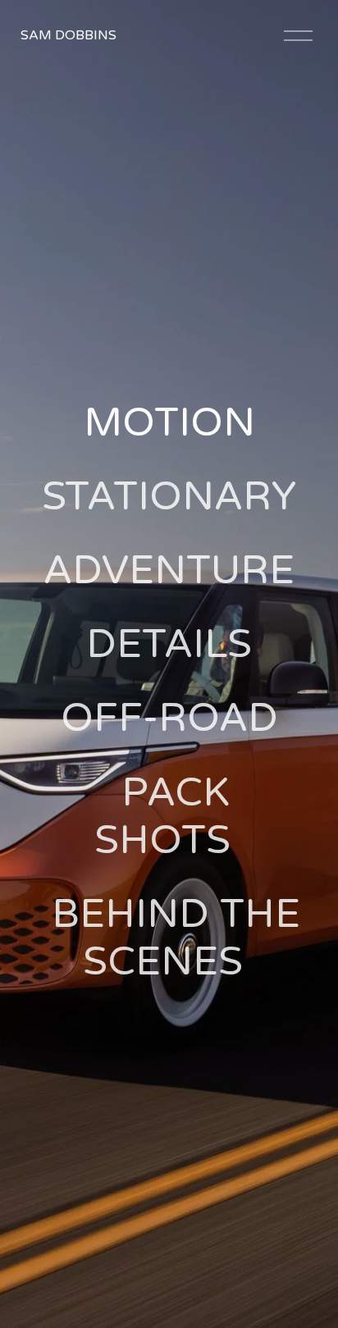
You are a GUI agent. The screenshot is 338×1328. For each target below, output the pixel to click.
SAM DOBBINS (68, 35)
